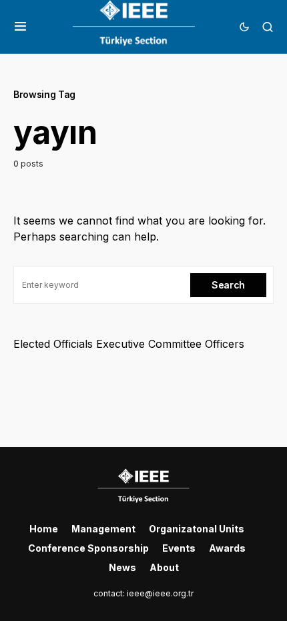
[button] (20, 27)
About (164, 567)
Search (228, 285)
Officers (224, 343)
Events (179, 548)
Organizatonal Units (196, 528)
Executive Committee (149, 343)
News (122, 567)
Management (103, 528)
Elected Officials (53, 343)
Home (43, 528)
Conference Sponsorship (88, 548)
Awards (227, 548)
